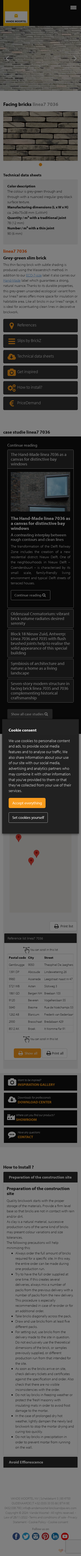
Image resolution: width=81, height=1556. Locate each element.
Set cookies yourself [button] (28, 817)
